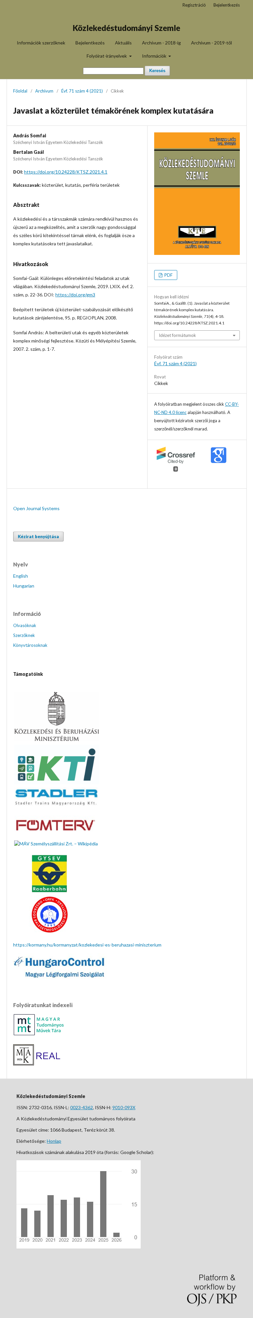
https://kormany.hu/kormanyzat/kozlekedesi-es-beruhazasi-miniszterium (87, 944)
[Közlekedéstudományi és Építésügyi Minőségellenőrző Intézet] (56, 782)
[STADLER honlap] (56, 805)
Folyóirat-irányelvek (107, 56)
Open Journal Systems (36, 508)
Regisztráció (194, 5)
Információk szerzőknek (41, 42)
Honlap (54, 1141)
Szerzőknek (24, 635)
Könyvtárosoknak (30, 645)
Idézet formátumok (177, 335)
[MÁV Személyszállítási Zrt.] (56, 843)
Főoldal (20, 91)
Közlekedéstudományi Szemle (126, 28)
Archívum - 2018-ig (161, 42)
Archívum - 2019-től (211, 42)
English (20, 576)
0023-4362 (81, 1107)
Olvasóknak (24, 625)
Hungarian (23, 586)
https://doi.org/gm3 (75, 294)
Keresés (157, 70)
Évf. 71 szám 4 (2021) (82, 91)
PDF (168, 275)
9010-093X (123, 1107)
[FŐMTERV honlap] (54, 835)
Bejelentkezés (90, 42)
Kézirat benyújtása (38, 536)
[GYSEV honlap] (49, 890)
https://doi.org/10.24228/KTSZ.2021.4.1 (65, 172)
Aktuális (123, 42)
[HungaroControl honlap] (60, 977)
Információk (154, 56)
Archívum (44, 91)
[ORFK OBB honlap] (49, 931)
